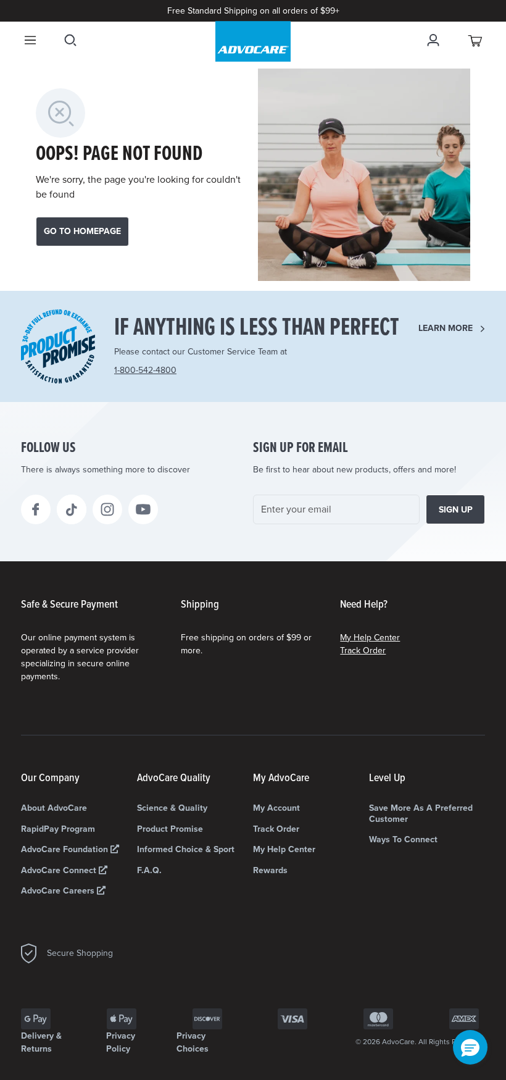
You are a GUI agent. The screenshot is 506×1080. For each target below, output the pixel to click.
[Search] (70, 40)
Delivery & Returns (41, 1042)
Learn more (445, 328)
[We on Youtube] (143, 509)
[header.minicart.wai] (476, 40)
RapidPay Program (58, 829)
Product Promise (170, 829)
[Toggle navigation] (30, 40)
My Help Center (370, 637)
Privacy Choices (192, 1042)
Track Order (363, 650)
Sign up (456, 509)
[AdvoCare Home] (253, 41)
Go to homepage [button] (82, 231)
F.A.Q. (149, 870)
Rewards (270, 870)
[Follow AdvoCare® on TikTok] (71, 509)
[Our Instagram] (107, 509)
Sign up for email (300, 448)
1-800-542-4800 (145, 370)
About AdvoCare (54, 808)
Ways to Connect (403, 839)
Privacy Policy (120, 1042)
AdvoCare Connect (60, 870)
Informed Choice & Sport (185, 849)
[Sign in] (433, 40)
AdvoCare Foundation (65, 849)
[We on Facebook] (36, 509)
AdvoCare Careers (59, 890)
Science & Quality (172, 808)
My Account (276, 808)
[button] (470, 1047)
